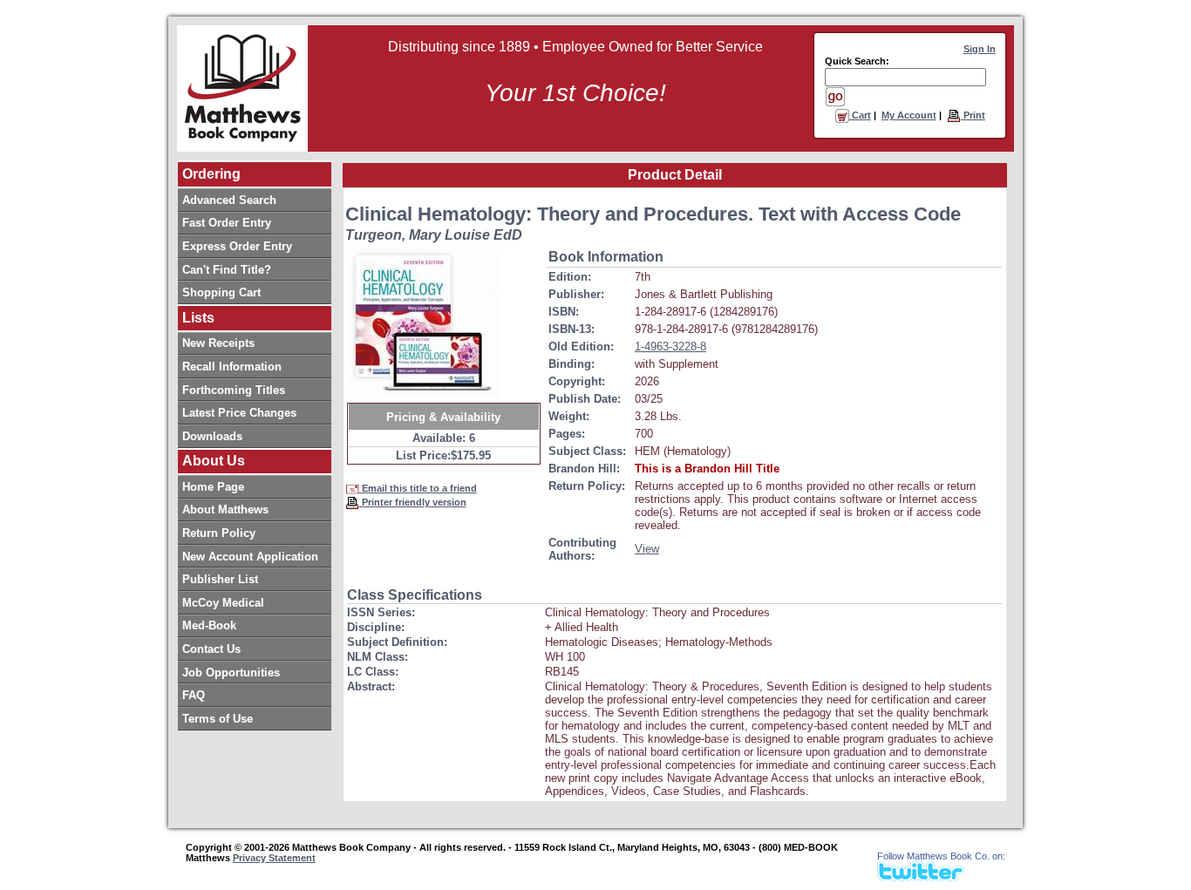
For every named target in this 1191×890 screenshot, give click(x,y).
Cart (860, 115)
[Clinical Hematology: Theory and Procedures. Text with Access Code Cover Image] (423, 323)
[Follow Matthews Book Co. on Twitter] (920, 876)
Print (973, 115)
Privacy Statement (274, 858)
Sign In (979, 49)
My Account (908, 115)
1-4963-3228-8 (670, 346)
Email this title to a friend (418, 488)
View (647, 548)
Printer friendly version (412, 502)
